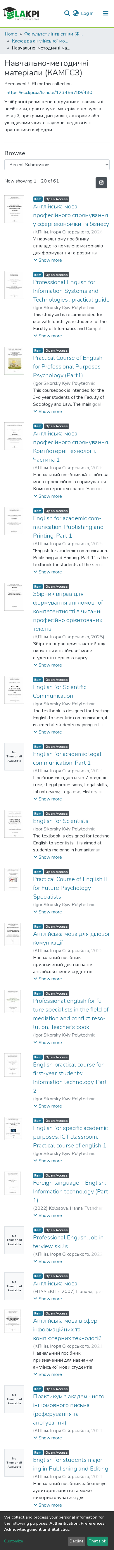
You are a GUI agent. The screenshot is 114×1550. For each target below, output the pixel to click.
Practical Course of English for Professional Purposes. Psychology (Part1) (68, 366)
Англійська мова (55, 1283)
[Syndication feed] (101, 182)
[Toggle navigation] (106, 13)
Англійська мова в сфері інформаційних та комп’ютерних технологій (67, 1329)
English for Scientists (60, 821)
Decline (77, 1541)
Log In (87, 13)
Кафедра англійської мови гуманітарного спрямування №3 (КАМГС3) (41, 41)
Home (11, 34)
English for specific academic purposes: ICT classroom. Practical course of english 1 (70, 1136)
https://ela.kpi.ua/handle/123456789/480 (49, 92)
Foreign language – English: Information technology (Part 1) (70, 1191)
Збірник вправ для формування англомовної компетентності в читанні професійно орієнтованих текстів (68, 611)
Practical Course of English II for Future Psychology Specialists (70, 888)
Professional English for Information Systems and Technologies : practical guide (71, 291)
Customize (13, 1541)
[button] (75, 13)
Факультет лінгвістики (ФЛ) (53, 34)
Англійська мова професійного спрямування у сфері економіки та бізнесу (71, 215)
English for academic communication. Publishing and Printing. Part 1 (68, 527)
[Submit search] (67, 13)
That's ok (97, 1541)
